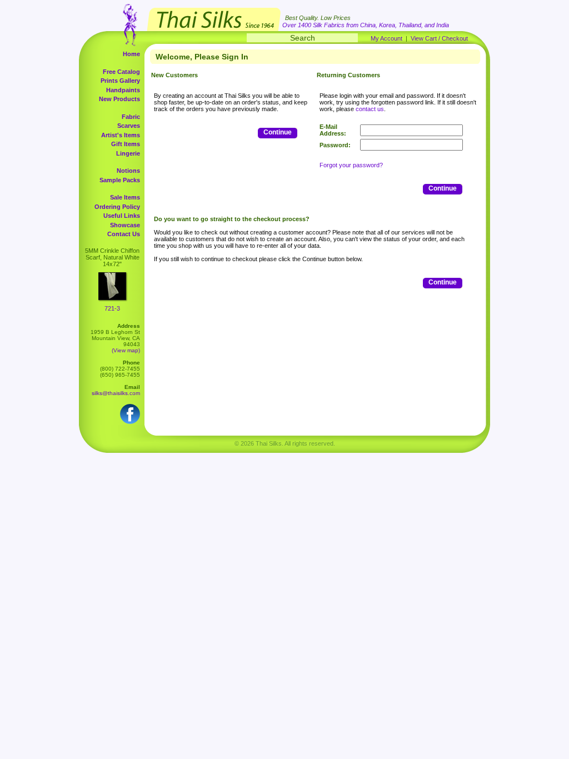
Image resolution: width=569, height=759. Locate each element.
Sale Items (125, 197)
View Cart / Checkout (439, 38)
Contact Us (123, 234)
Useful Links (121, 215)
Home (131, 54)
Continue (277, 132)
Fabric (131, 116)
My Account (386, 38)
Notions (128, 170)
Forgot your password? (351, 165)
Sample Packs (119, 180)
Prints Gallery (120, 80)
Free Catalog (121, 71)
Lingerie (128, 153)
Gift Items (125, 144)
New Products (119, 99)
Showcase (125, 225)
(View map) (126, 350)
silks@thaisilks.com (116, 393)
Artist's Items (120, 135)
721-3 (112, 308)
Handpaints (123, 90)
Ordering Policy (117, 206)
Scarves (128, 125)
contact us (370, 109)
